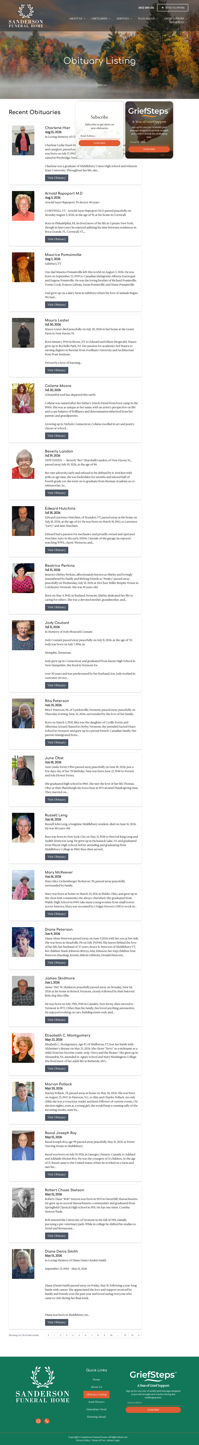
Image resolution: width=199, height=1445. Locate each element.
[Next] (139, 1335)
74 (132, 1335)
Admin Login (113, 1440)
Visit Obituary (57, 178)
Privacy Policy (83, 1440)
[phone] (47, 1421)
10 (111, 1335)
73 (125, 1335)
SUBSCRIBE (99, 143)
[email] (38, 1421)
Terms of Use (98, 1440)
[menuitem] (77, 18)
